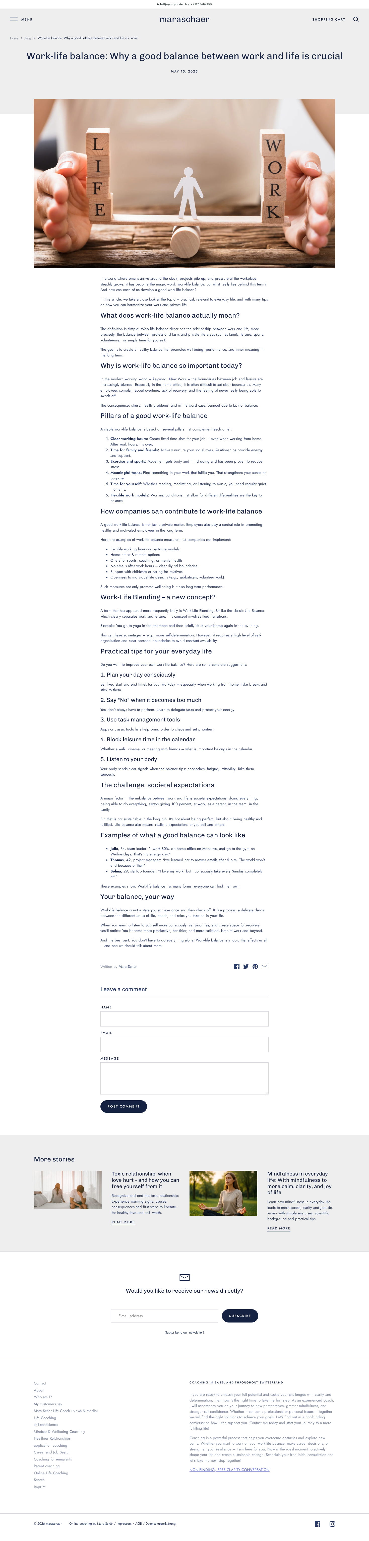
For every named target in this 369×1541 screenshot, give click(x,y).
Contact (40, 1383)
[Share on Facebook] (236, 967)
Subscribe (240, 1315)
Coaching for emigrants (53, 1459)
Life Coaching (45, 1418)
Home (14, 38)
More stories (54, 1159)
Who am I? (43, 1397)
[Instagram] (332, 1524)
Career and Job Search (52, 1452)
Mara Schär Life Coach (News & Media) (66, 1411)
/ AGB (138, 1523)
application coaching (50, 1445)
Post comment (124, 1106)
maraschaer (184, 19)
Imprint (39, 1487)
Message (109, 1058)
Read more (123, 1222)
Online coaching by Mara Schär (91, 1523)
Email (106, 1033)
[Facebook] (317, 1524)
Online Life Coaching (51, 1473)
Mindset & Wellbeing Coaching (59, 1431)
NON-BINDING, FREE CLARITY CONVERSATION (230, 1470)
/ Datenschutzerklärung (159, 1523)
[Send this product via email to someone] (264, 967)
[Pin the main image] (255, 967)
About (39, 1390)
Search (39, 1480)
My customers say (48, 1404)
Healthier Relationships (52, 1438)
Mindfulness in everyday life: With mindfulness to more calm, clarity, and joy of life (299, 1183)
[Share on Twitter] (246, 967)
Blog (28, 38)
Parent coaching (47, 1466)
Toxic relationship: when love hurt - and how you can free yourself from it (145, 1180)
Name (106, 1007)
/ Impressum (123, 1523)
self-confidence (46, 1424)
